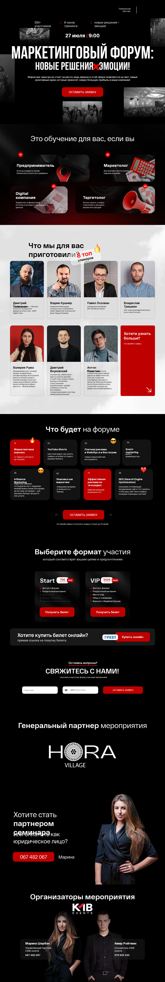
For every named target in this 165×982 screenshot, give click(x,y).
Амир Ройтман (125, 943)
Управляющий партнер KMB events (38, 949)
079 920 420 (122, 955)
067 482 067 (32, 955)
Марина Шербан (37, 943)
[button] (82, 92)
